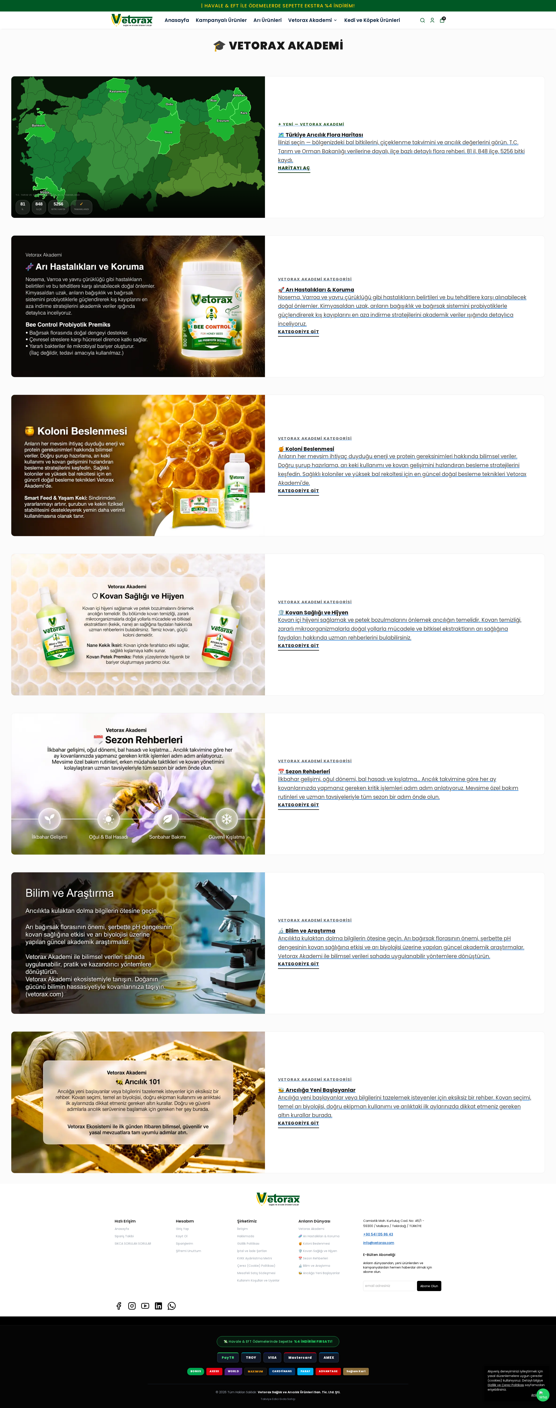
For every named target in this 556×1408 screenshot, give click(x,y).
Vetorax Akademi (310, 20)
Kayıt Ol (181, 1236)
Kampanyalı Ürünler (221, 20)
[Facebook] (119, 1306)
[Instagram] (132, 1306)
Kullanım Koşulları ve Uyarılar (258, 1280)
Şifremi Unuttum (188, 1251)
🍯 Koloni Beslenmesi (314, 1243)
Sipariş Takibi (124, 1236)
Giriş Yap (182, 1229)
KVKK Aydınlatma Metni (254, 1258)
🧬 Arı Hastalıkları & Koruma (318, 1236)
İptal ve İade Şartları (252, 1251)
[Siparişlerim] (432, 20)
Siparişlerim (184, 1243)
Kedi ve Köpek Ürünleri (372, 20)
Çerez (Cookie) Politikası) (256, 1266)
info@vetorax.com (378, 1243)
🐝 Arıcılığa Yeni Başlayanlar (319, 1273)
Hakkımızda (245, 1236)
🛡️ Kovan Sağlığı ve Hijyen (317, 1251)
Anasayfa (177, 20)
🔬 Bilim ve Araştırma (314, 1266)
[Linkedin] (158, 1306)
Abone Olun (429, 1286)
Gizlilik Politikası (248, 1243)
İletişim (242, 1229)
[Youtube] (145, 1306)
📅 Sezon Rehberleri (313, 1258)
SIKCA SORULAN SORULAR (133, 1243)
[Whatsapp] (172, 1306)
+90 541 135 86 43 (378, 1234)
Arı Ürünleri (267, 20)
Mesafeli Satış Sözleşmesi (256, 1273)
